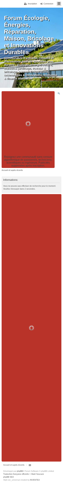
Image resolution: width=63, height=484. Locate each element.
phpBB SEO (8, 477)
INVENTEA (35, 480)
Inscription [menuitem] (32, 4)
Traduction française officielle (16, 474)
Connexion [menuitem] (48, 4)
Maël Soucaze (37, 474)
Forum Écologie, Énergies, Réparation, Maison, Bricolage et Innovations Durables (29, 35)
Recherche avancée (58, 93)
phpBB (20, 471)
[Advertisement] (31, 123)
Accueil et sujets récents (13, 465)
